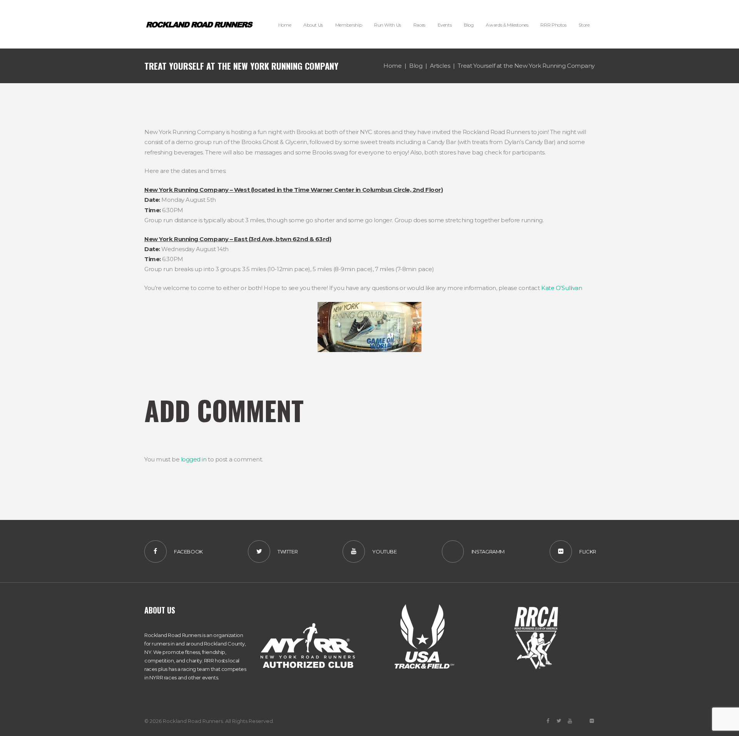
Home (392, 65)
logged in (194, 459)
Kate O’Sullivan (561, 288)
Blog (415, 65)
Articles (440, 65)
